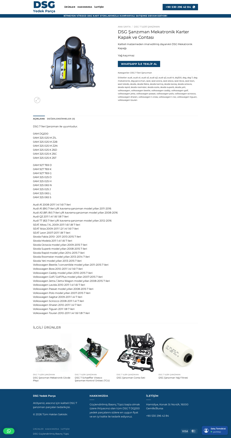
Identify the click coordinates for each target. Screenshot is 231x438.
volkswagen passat (146, 93)
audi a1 (136, 77)
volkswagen (124, 90)
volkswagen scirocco (185, 93)
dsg (184, 77)
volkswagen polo (165, 93)
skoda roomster (139, 87)
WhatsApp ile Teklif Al (139, 63)
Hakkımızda (84, 7)
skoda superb (167, 87)
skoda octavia (185, 84)
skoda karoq (170, 84)
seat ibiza (179, 81)
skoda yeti (180, 87)
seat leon (189, 81)
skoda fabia (143, 84)
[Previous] (33, 361)
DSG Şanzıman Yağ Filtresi (173, 377)
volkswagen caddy (160, 90)
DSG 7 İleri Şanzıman (147, 26)
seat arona (156, 81)
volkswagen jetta (126, 93)
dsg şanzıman (138, 81)
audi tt (170, 77)
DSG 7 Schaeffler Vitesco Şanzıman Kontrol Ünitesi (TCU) (92, 379)
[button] (37, 100)
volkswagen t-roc (167, 97)
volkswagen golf (179, 90)
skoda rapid (124, 87)
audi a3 (145, 77)
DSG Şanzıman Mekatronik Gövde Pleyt (51, 379)
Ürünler (69, 7)
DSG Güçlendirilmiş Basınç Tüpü (51, 433)
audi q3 (162, 77)
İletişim (99, 7)
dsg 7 (190, 77)
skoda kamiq (156, 84)
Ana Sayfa (124, 26)
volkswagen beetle (140, 90)
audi (130, 77)
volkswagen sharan (128, 97)
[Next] (197, 361)
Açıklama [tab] (39, 119)
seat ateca (168, 81)
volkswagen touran (127, 100)
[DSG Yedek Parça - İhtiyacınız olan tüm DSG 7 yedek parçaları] (46, 7)
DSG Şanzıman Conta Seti (131, 377)
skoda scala (153, 87)
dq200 (178, 77)
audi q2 (154, 77)
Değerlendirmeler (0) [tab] (61, 119)
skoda (133, 84)
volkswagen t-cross (148, 97)
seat (148, 81)
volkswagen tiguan (187, 97)
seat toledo (123, 84)
